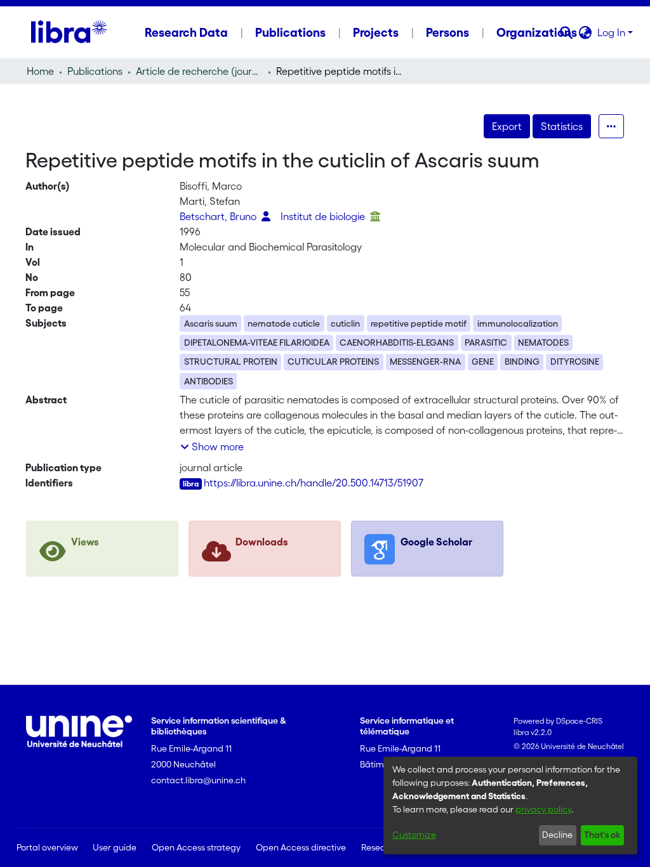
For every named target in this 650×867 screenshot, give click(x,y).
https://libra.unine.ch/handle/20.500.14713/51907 (313, 482)
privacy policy (543, 809)
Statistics (562, 126)
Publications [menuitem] (290, 32)
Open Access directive (301, 847)
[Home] (69, 32)
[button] (566, 32)
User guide (114, 847)
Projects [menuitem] (376, 32)
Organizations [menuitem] (536, 32)
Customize (414, 835)
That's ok (602, 835)
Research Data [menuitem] (186, 32)
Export (507, 126)
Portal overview (47, 847)
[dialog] (510, 805)
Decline (557, 835)
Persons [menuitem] (447, 32)
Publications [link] (95, 71)
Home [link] (40, 71)
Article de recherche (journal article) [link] (199, 71)
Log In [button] (612, 32)
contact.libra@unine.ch (198, 780)
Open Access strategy (196, 847)
